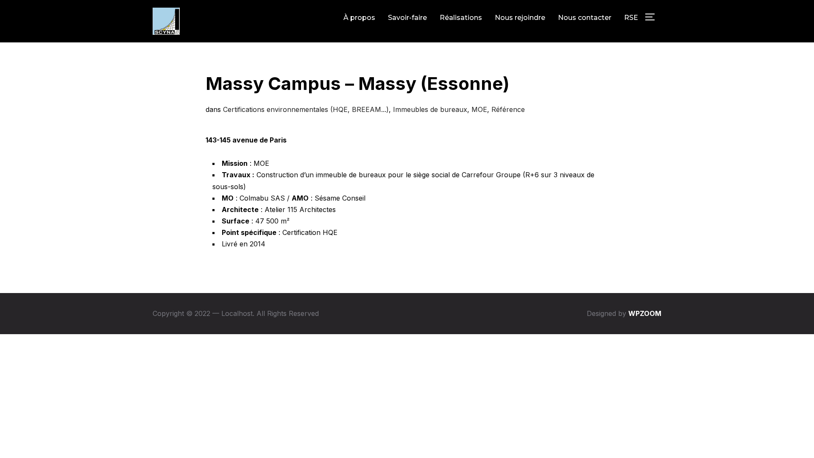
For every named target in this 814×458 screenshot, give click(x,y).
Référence (508, 109)
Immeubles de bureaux (430, 109)
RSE (631, 18)
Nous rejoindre (520, 18)
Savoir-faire (407, 18)
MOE (479, 109)
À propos (359, 18)
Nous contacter (584, 18)
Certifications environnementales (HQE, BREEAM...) (306, 109)
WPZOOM (644, 313)
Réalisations (461, 18)
